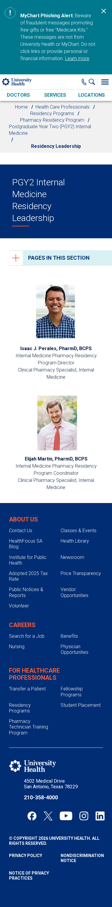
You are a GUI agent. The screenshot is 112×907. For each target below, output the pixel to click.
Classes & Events (78, 530)
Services (55, 95)
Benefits (69, 636)
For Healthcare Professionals (34, 674)
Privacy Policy (25, 855)
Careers (22, 625)
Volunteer (19, 606)
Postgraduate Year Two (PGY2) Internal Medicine (50, 130)
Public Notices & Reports (26, 592)
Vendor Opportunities (74, 592)
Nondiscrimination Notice (82, 858)
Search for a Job (27, 636)
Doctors (18, 95)
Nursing (16, 646)
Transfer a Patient (27, 689)
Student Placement (81, 705)
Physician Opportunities (74, 649)
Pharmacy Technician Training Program (28, 726)
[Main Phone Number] (84, 82)
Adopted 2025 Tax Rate (28, 576)
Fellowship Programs (72, 691)
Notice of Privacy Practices (29, 876)
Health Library (75, 541)
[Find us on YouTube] (66, 816)
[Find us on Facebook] (32, 816)
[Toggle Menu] (104, 81)
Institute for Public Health (28, 560)
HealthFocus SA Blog (25, 543)
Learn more (77, 58)
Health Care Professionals (63, 107)
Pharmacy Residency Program (52, 120)
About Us (23, 519)
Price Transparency (81, 573)
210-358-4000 (41, 797)
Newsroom (72, 557)
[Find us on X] (48, 816)
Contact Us (20, 530)
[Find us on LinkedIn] (100, 816)
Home (21, 107)
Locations (91, 95)
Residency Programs (52, 113)
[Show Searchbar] (93, 81)
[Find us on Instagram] (84, 816)
